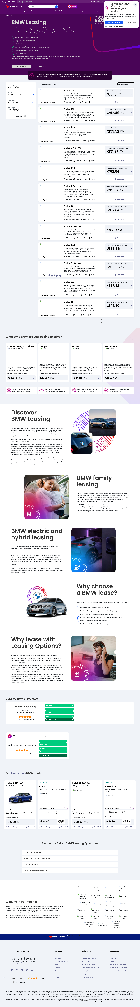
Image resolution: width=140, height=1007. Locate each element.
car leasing (37, 59)
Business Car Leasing (89, 964)
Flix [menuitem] (102, 1)
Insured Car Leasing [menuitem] (44, 11)
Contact (57, 971)
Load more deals (86, 321)
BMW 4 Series (73, 226)
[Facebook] (27, 970)
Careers (57, 968)
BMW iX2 (69, 127)
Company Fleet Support (90, 974)
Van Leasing (86, 961)
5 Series (36, 449)
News (56, 964)
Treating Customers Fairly (117, 964)
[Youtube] (32, 970)
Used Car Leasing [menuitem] (93, 11)
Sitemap (57, 977)
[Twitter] (17, 970)
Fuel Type (11, 92)
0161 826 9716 (85, 1001)
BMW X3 (69, 282)
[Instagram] (12, 970)
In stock (24, 116)
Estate (75, 346)
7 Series (33, 439)
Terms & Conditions (61, 961)
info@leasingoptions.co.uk (23, 963)
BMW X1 (69, 109)
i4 (58, 570)
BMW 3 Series (72, 263)
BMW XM (58, 561)
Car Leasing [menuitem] (11, 2)
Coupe (43, 346)
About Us (58, 958)
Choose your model (14, 85)
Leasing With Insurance (89, 971)
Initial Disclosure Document (118, 968)
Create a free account (114, 23)
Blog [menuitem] (98, 1)
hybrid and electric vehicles (39, 547)
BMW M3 (69, 167)
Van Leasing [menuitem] (28, 1)
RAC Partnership (87, 977)
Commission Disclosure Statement (120, 971)
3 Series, (35, 561)
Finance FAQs (59, 974)
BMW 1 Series (72, 186)
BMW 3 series (83, 505)
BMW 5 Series (42, 561)
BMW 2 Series (72, 147)
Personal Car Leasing (89, 958)
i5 (60, 570)
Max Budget (11, 107)
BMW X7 (69, 90)
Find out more (21, 66)
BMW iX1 (69, 206)
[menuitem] (11, 11)
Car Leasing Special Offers (90, 968)
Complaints (113, 974)
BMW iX (69, 302)
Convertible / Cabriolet (20, 346)
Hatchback (111, 346)
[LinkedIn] (22, 970)
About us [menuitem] (93, 1)
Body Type (11, 100)
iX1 (56, 570)
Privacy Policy (113, 958)
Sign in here (119, 26)
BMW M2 (69, 245)
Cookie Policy (113, 961)
